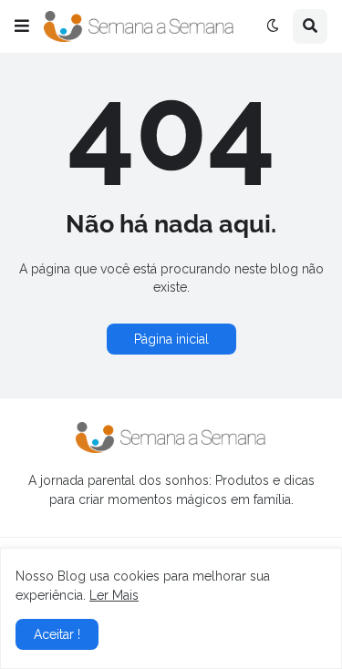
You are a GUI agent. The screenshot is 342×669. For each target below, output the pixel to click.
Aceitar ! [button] (57, 634)
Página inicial (171, 339)
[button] (22, 26)
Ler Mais (114, 595)
